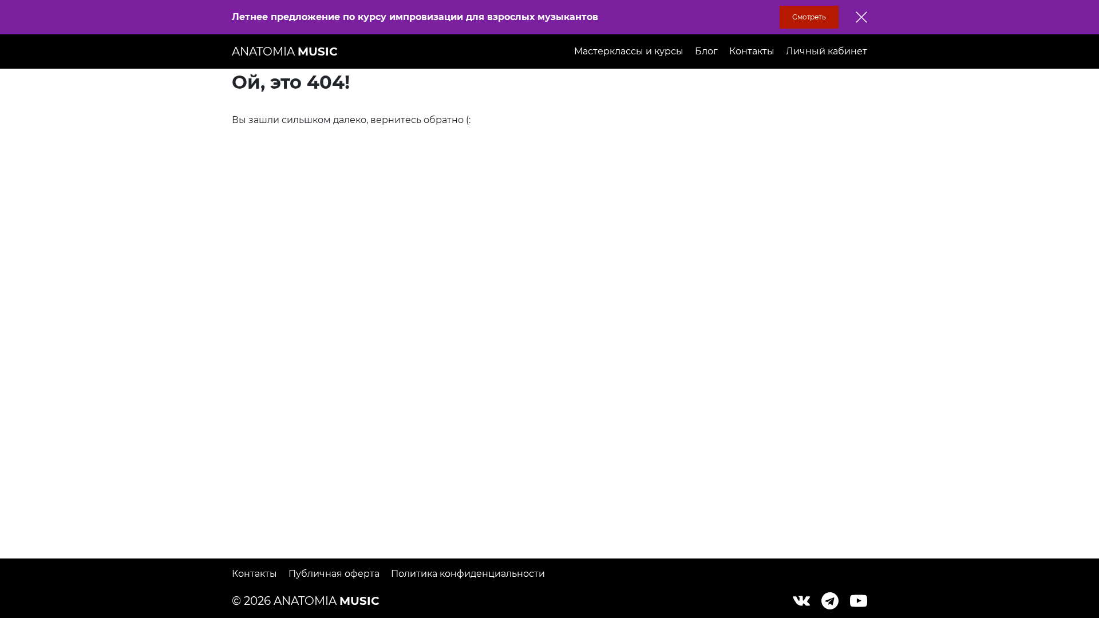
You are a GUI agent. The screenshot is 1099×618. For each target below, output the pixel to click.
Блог (706, 51)
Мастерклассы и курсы (628, 51)
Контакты (751, 51)
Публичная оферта (333, 573)
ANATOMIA (285, 51)
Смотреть (809, 17)
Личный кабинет (826, 51)
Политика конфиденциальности (468, 573)
